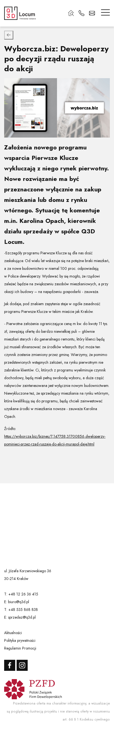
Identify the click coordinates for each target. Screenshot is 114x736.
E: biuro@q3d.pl (16, 602)
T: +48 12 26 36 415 (21, 594)
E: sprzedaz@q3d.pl (20, 617)
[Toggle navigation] (105, 13)
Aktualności (13, 632)
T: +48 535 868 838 (21, 609)
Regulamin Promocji (20, 648)
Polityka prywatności (19, 640)
